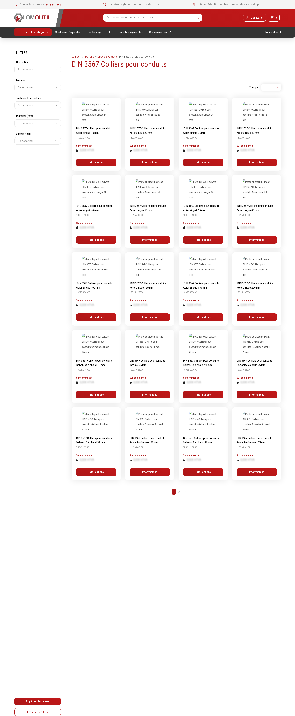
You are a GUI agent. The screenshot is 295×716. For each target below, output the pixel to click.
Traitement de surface (28, 98)
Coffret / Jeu (23, 133)
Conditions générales (131, 32)
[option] (58, 4)
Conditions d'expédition (68, 32)
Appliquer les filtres (37, 701)
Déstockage (94, 32)
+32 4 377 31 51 (54, 4)
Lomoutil (76, 56)
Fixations (89, 56)
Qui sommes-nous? (160, 32)
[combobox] (18, 69)
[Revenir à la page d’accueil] (32, 17)
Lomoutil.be (271, 32)
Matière (20, 80)
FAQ (110, 32)
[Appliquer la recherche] (198, 18)
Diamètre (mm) (24, 116)
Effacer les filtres (37, 712)
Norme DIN (22, 62)
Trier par (254, 87)
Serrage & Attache (106, 56)
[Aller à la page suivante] (185, 492)
